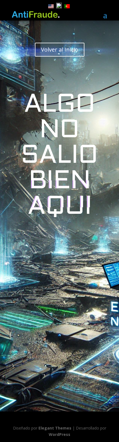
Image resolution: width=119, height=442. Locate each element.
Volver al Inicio (59, 49)
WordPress (59, 434)
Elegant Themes (54, 428)
